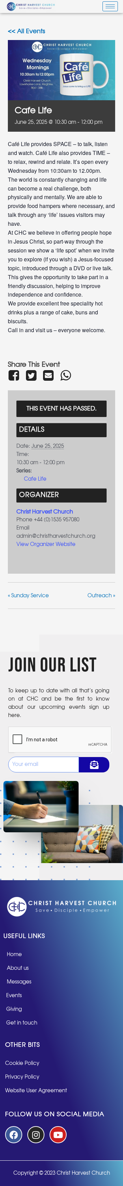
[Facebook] (15, 375)
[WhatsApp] (65, 375)
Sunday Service (28, 595)
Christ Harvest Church (44, 511)
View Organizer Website (46, 544)
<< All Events (26, 31)
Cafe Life (35, 479)
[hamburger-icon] (110, 6)
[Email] (48, 375)
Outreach (101, 595)
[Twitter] (31, 375)
